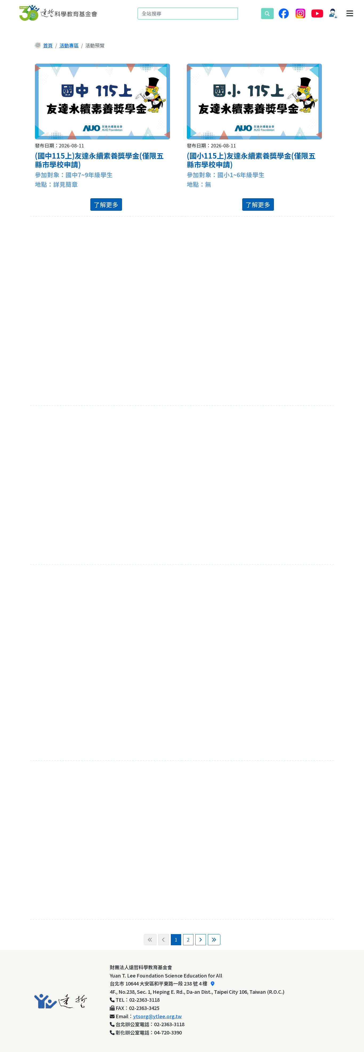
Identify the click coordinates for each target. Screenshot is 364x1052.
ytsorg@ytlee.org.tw (157, 1016)
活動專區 (69, 45)
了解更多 (106, 204)
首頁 (48, 45)
